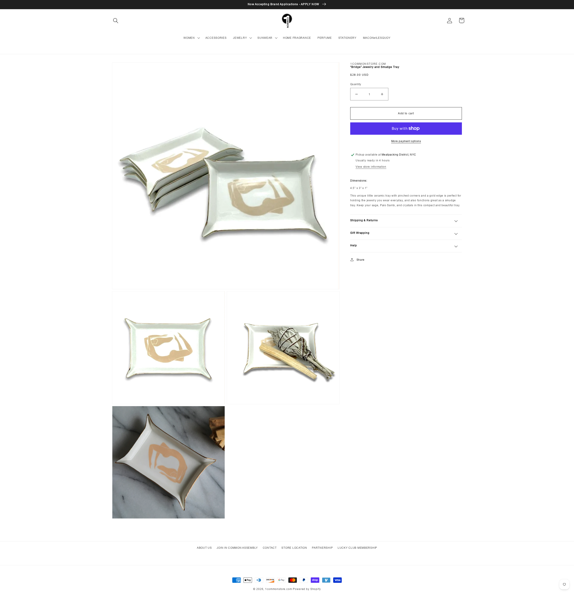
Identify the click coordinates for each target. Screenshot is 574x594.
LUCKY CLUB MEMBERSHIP (357, 547)
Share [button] (361, 259)
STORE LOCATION (294, 547)
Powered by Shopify (307, 589)
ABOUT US (204, 547)
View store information (371, 166)
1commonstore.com (278, 589)
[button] (116, 20)
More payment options (406, 141)
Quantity (355, 84)
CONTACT (270, 547)
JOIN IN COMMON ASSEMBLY (237, 547)
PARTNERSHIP (322, 547)
